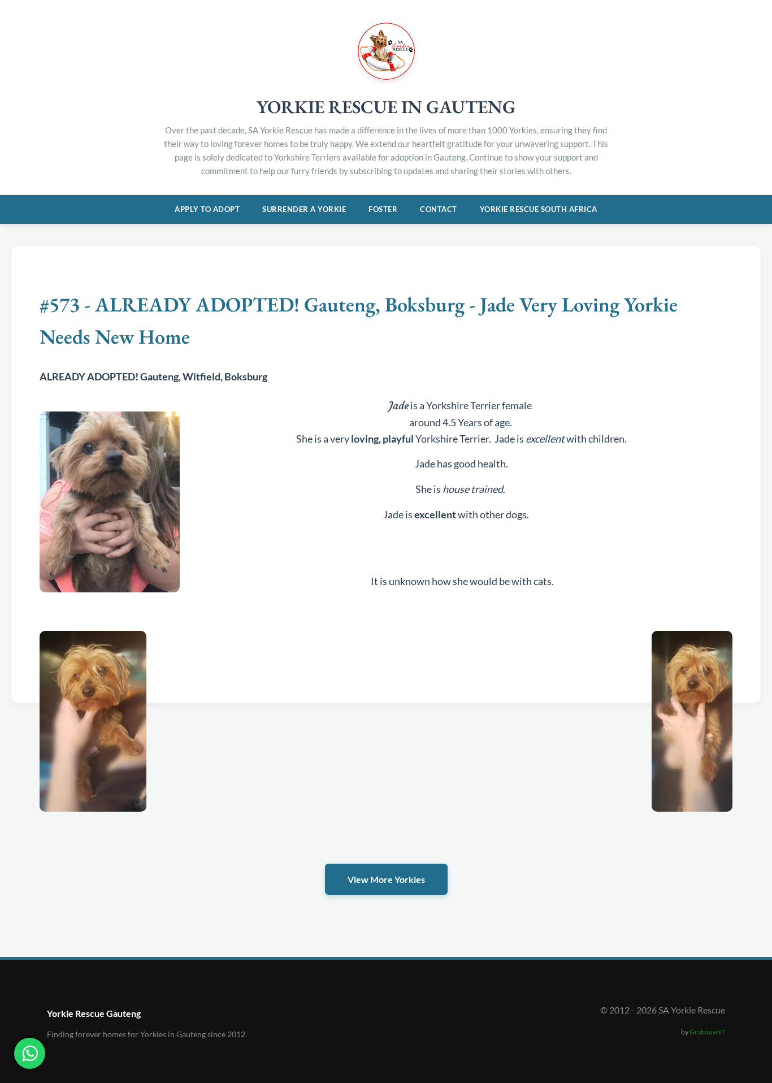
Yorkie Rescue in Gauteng (386, 107)
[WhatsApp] (29, 1053)
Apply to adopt (207, 209)
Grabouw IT (707, 1032)
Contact (438, 209)
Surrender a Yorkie (304, 209)
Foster (382, 209)
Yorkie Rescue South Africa (538, 209)
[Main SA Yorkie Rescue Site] (386, 76)
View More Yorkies (386, 879)
